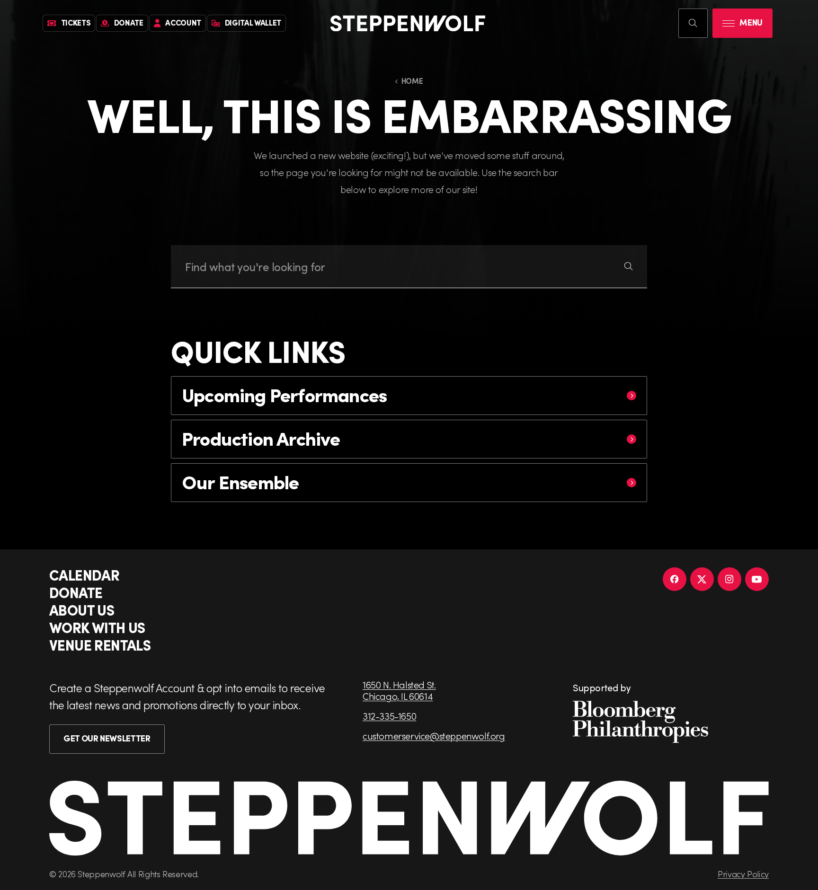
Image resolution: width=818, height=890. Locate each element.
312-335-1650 (389, 716)
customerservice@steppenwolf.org (434, 735)
